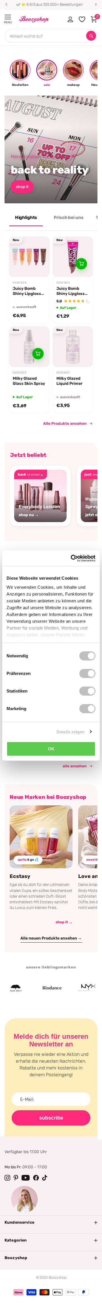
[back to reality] (51, 149)
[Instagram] (7, 1178)
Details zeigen (70, 731)
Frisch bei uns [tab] (69, 217)
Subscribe (51, 1118)
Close (51, 1222)
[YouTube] (26, 1178)
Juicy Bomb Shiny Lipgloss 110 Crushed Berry (70, 291)
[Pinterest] (16, 1178)
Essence (20, 282)
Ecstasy (20, 876)
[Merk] (44, 988)
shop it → (64, 922)
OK (51, 748)
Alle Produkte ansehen (65, 423)
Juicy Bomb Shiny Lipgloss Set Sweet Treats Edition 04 (29, 291)
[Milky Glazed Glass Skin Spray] (29, 346)
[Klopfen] (44, 1178)
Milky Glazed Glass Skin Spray (29, 381)
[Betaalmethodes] (18, 1292)
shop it (22, 186)
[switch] (87, 673)
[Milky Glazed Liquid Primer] (73, 346)
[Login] (70, 19)
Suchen (91, 36)
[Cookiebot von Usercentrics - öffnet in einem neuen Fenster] (71, 558)
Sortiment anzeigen (8, 17)
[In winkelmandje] (81, 263)
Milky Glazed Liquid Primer (69, 381)
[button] (6, 4)
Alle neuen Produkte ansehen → (51, 938)
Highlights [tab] (26, 217)
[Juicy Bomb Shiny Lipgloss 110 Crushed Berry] (73, 257)
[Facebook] (36, 1178)
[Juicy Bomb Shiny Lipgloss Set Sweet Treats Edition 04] (29, 257)
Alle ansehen (75, 766)
